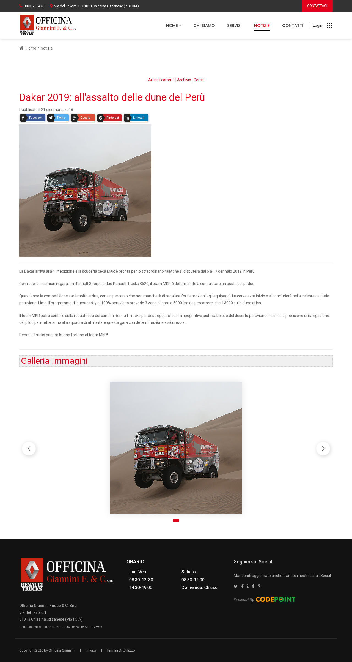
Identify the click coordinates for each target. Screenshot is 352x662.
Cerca (199, 80)
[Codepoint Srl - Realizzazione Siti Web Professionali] (264, 599)
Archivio (184, 80)
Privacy (91, 650)
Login (317, 25)
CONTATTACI (317, 6)
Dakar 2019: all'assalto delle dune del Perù (112, 97)
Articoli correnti (161, 80)
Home (30, 48)
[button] (323, 448)
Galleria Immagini (54, 361)
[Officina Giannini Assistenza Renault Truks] (49, 25)
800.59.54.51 (35, 6)
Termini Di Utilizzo (121, 650)
